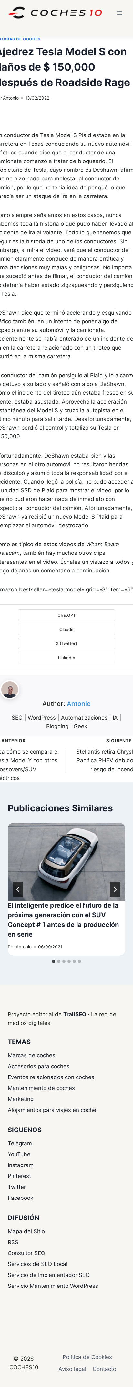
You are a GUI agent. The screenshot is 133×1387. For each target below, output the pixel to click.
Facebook (20, 1198)
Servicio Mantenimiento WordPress (53, 1286)
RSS (13, 1242)
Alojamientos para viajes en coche (52, 1110)
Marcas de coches (31, 1055)
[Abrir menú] (119, 13)
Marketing (21, 1099)
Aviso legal (72, 1369)
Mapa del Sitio (26, 1231)
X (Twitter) (66, 643)
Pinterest (19, 1176)
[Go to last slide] (18, 889)
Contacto (104, 1369)
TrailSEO (74, 1014)
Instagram (21, 1165)
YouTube (19, 1154)
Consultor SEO (26, 1253)
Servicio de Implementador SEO (49, 1275)
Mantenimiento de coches (41, 1088)
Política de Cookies (87, 1357)
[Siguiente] (115, 889)
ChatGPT (66, 615)
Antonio (11, 97)
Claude (66, 629)
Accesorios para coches (38, 1066)
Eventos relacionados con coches (51, 1077)
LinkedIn (66, 657)
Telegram (20, 1143)
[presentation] (66, 862)
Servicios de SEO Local (37, 1264)
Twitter (17, 1187)
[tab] (53, 961)
